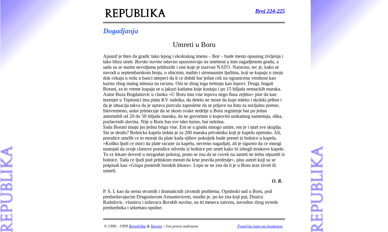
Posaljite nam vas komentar (260, 226)
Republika (137, 226)
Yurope (156, 226)
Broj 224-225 (270, 11)
